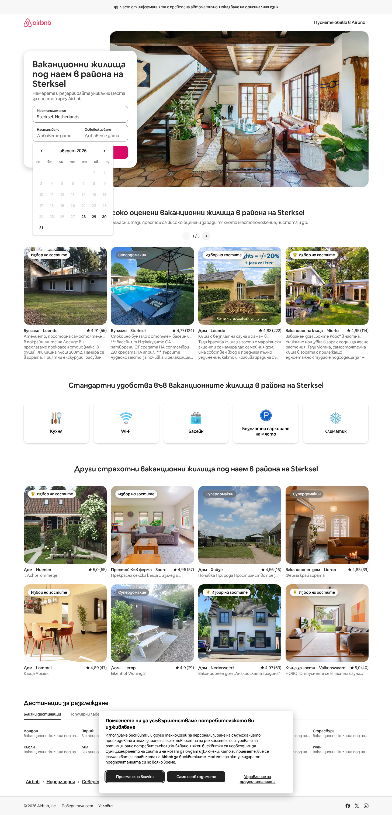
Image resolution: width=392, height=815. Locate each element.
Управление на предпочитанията (257, 779)
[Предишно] (186, 236)
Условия (105, 805)
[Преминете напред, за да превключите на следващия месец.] (104, 151)
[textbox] (56, 135)
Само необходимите (196, 776)
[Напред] (206, 236)
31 (41, 227)
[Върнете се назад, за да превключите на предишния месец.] (42, 151)
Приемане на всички (134, 776)
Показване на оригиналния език (249, 7)
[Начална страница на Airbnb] (37, 22)
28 (83, 216)
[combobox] (80, 116)
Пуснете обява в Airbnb (339, 22)
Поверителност (77, 805)
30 (104, 216)
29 (94, 216)
